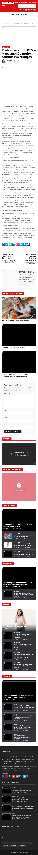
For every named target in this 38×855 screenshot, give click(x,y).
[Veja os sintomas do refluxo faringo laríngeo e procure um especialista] (6, 808)
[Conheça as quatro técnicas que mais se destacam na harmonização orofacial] (8, 655)
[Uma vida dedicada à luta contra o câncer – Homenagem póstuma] (6, 790)
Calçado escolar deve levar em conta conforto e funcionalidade (8, 258)
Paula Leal (11, 60)
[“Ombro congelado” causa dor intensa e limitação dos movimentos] (6, 799)
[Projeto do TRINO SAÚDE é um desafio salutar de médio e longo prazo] (8, 707)
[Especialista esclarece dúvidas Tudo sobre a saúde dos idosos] (8, 554)
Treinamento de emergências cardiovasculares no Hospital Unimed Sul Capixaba (22, 727)
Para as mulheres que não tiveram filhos (18, 320)
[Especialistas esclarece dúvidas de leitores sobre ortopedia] (8, 536)
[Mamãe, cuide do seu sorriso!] (19, 335)
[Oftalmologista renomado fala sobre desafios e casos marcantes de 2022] (19, 578)
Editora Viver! (19, 547)
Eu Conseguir (29, 843)
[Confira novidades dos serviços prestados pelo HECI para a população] (8, 717)
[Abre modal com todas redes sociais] (28, 244)
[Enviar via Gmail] (17, 244)
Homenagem (14, 787)
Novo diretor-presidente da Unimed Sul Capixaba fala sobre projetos (23, 594)
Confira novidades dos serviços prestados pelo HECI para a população (23, 717)
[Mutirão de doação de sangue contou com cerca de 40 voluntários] (19, 691)
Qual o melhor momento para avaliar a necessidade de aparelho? (23, 666)
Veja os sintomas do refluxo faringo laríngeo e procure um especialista (23, 807)
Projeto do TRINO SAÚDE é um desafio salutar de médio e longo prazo (24, 707)
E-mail (6, 417)
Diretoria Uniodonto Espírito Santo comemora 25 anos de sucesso (22, 646)
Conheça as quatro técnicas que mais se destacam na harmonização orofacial (23, 656)
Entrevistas (16, 591)
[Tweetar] (6, 244)
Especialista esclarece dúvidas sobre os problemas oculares (23, 544)
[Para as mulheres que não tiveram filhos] (19, 308)
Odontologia (9, 23)
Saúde (13, 805)
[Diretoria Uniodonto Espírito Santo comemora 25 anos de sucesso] (8, 645)
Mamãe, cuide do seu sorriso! (13, 347)
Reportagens (23, 845)
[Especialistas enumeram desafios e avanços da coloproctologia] (6, 816)
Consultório (12, 843)
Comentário (7, 393)
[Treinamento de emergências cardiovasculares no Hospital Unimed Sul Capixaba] (8, 727)
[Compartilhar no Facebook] (3, 244)
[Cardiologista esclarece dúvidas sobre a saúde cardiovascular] (19, 520)
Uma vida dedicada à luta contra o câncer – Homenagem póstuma (22, 789)
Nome (5, 410)
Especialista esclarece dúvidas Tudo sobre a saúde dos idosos (23, 553)
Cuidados (14, 814)
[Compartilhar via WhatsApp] (10, 244)
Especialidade (15, 796)
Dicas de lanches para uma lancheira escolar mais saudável (30, 259)
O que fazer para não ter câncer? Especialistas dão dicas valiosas (15, 375)
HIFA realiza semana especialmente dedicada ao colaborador (22, 737)
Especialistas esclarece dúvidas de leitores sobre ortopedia (24, 535)
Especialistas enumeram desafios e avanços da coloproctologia (22, 816)
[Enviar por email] (13, 244)
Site (4, 424)
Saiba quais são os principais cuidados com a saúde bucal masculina (22, 636)
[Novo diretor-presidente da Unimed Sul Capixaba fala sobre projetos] (8, 594)
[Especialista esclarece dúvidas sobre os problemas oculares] (8, 545)
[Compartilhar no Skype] (21, 244)
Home (3, 23)
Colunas (15, 704)
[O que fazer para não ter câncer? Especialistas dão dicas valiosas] (19, 362)
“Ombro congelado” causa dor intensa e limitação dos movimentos (24, 798)
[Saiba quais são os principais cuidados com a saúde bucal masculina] (8, 635)
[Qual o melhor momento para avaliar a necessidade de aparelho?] (8, 665)
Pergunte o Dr (17, 533)
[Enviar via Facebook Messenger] (24, 244)
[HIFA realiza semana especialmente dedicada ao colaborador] (8, 737)
